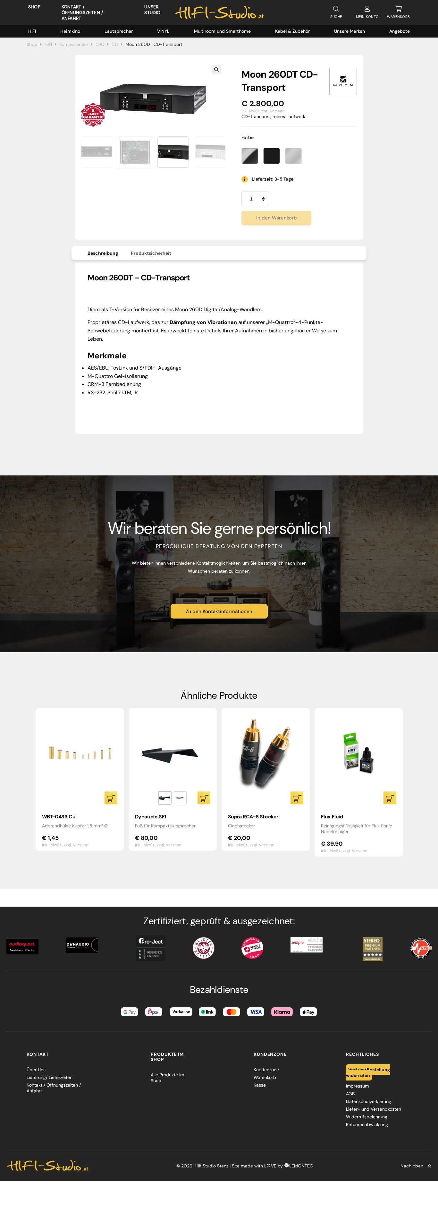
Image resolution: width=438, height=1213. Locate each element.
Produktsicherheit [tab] (151, 253)
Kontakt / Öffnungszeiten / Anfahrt (82, 12)
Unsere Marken (349, 31)
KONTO (367, 16)
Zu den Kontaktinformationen (219, 611)
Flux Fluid (332, 816)
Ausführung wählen (204, 797)
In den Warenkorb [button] (111, 797)
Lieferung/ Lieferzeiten (49, 1077)
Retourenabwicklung (367, 1124)
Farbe (247, 137)
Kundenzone (266, 1069)
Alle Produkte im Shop (167, 1077)
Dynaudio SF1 (150, 816)
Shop (34, 7)
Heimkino (70, 31)
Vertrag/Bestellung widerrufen (368, 1072)
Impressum (357, 1086)
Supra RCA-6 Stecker (253, 816)
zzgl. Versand (273, 111)
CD (115, 44)
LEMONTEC (301, 1166)
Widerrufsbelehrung (366, 1117)
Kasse (260, 1085)
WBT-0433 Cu (59, 816)
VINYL (163, 31)
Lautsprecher (119, 31)
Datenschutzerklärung (368, 1101)
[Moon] (343, 81)
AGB (350, 1094)
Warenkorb (265, 1077)
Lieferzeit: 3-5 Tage (272, 179)
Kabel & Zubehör (292, 31)
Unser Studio (152, 9)
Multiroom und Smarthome (222, 31)
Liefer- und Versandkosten (373, 1109)
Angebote (399, 31)
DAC (100, 44)
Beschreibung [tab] (103, 253)
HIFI (32, 31)
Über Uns (36, 1069)
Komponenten (73, 44)
